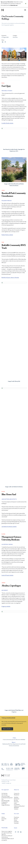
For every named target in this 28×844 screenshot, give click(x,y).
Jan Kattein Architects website (9, 526)
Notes (3, 813)
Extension (16, 821)
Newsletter (16, 794)
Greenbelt (16, 823)
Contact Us (16, 793)
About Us (16, 789)
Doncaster (16, 801)
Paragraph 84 (5, 802)
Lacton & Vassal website (7, 575)
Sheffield (16, 797)
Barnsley (16, 800)
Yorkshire (16, 809)
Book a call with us (7, 728)
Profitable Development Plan (7, 798)
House (15, 820)
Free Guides (4, 827)
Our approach (5, 789)
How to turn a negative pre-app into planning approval (7, 833)
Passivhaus (4, 803)
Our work (16, 813)
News (3, 820)
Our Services (4, 793)
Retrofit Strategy (5, 800)
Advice (3, 817)
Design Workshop (6, 805)
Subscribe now (14, 5)
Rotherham (16, 798)
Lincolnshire (17, 804)
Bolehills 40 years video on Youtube (10, 277)
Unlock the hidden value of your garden (8, 839)
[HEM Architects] (3, 10)
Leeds (15, 803)
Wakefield (16, 807)
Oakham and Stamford (19, 806)
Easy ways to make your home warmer (7, 836)
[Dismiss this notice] (25, 3)
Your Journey (4, 794)
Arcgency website (6, 606)
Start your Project (6, 796)
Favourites (15, 37)
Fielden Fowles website (7, 234)
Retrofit (16, 818)
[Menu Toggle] (25, 10)
